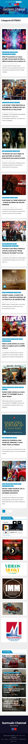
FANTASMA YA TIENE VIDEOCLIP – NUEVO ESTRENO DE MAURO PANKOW (14, 202)
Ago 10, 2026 (6, 63)
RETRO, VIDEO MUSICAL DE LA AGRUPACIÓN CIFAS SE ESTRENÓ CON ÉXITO (13, 491)
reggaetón (5, 389)
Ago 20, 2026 (8, 665)
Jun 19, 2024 (6, 350)
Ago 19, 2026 (8, 694)
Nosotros (6, 739)
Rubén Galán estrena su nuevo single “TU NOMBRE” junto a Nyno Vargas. (13, 394)
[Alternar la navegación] (25, 16)
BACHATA (5, 672)
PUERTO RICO (17, 102)
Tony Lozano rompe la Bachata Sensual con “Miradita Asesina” (12, 676)
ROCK (20, 292)
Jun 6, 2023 (6, 495)
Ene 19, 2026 (6, 112)
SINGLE (16, 52)
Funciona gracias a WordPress (9, 735)
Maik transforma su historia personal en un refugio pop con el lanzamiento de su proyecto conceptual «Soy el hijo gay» (13, 702)
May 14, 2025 (6, 255)
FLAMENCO (21, 387)
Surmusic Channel (14, 8)
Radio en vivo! (13, 741)
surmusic (14, 63)
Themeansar (13, 737)
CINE (3, 437)
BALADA (4, 292)
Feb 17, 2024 (6, 447)
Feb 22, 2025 (6, 302)
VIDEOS (16, 197)
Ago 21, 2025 (6, 207)
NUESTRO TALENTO (13, 739)
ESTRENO (12, 52)
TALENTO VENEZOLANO (7, 54)
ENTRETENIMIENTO (6, 52)
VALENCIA (13, 54)
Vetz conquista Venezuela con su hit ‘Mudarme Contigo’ (13, 690)
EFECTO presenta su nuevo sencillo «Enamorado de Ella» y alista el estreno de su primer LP (13, 59)
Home (2, 739)
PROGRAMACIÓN (22, 739)
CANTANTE (4, 387)
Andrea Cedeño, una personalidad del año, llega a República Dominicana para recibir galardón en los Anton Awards (12, 659)
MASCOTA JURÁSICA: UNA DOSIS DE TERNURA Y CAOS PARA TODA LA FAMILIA (12, 442)
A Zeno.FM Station (6, 535)
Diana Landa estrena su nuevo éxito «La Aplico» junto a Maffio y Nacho (13, 346)
